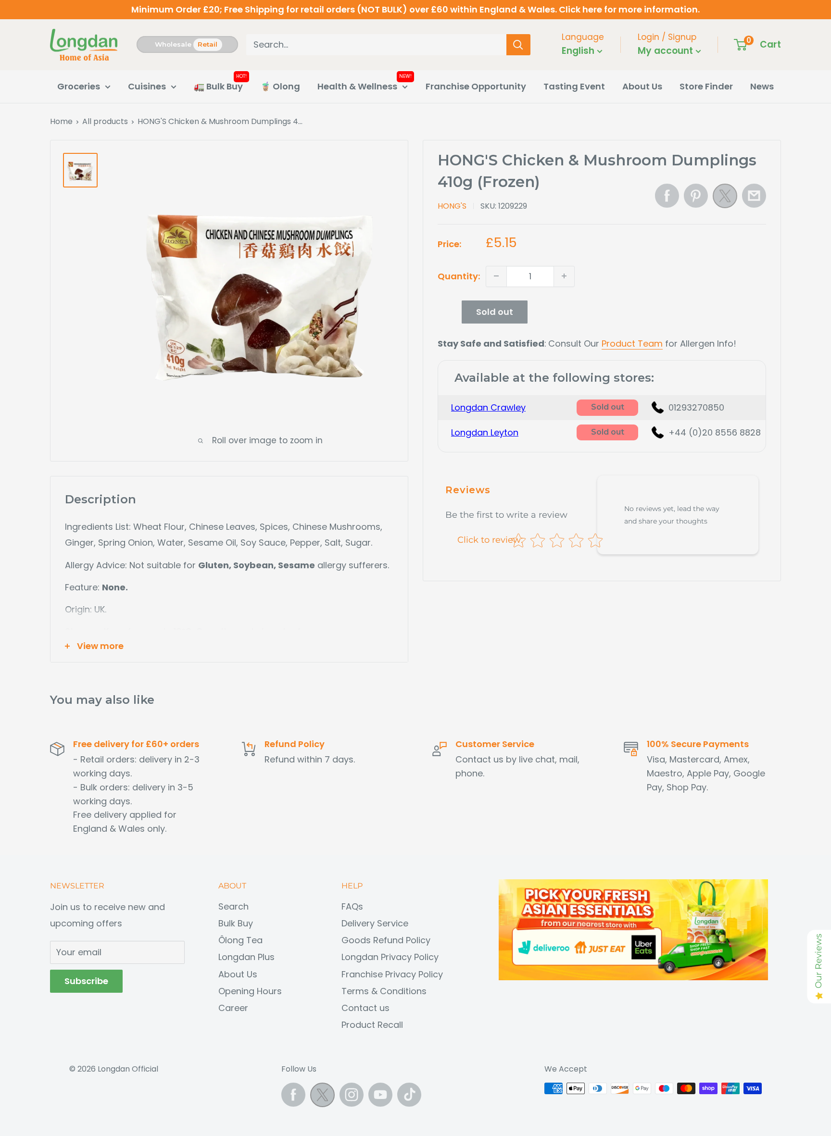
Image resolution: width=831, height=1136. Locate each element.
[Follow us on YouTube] (380, 1095)
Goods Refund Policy (385, 940)
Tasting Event (574, 86)
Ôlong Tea (240, 940)
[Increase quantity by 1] (564, 276)
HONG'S (452, 205)
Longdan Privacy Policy (390, 957)
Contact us (365, 1008)
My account (666, 50)
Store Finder (706, 86)
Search (233, 906)
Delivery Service (374, 923)
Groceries (78, 86)
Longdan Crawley (488, 407)
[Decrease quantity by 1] (496, 276)
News (762, 86)
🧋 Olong (280, 86)
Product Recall (372, 1025)
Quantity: (459, 276)
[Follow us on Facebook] (293, 1095)
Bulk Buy (235, 923)
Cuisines (147, 86)
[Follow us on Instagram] (352, 1095)
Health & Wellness (357, 86)
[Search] (518, 44)
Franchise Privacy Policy (392, 974)
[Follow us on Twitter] (322, 1097)
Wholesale (173, 44)
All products (105, 121)
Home (61, 121)
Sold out (494, 311)
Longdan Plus (246, 957)
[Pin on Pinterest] (696, 196)
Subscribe (86, 981)
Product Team (632, 343)
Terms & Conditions (384, 991)
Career (233, 1008)
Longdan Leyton (484, 432)
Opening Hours (250, 991)
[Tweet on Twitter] (725, 198)
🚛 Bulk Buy (218, 86)
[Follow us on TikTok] (409, 1095)
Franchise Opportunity (476, 86)
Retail (207, 44)
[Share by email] (754, 196)
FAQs (352, 906)
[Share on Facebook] (667, 196)
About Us (642, 86)
